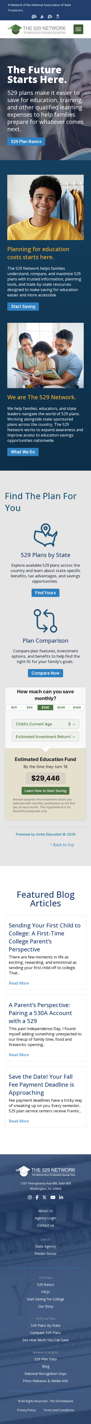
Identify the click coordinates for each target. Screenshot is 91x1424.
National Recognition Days (45, 1373)
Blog (45, 1366)
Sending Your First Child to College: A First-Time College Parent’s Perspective (45, 937)
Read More (19, 983)
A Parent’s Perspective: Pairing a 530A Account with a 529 (40, 1013)
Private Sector (45, 1253)
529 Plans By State (45, 1325)
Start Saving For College (45, 1299)
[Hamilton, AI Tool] (57, 16)
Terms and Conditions (58, 1410)
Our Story (45, 1306)
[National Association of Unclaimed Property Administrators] (34, 16)
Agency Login (45, 1218)
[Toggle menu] (78, 29)
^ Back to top (62, 844)
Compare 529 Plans (45, 1332)
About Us (45, 1210)
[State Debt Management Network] (42, 16)
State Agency (45, 1246)
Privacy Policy (26, 1410)
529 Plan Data (45, 1359)
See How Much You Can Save (45, 1340)
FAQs (45, 1291)
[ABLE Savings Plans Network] (50, 16)
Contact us (45, 1225)
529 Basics (45, 1284)
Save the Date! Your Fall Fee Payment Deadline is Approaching (41, 1084)
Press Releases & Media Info (45, 1381)
